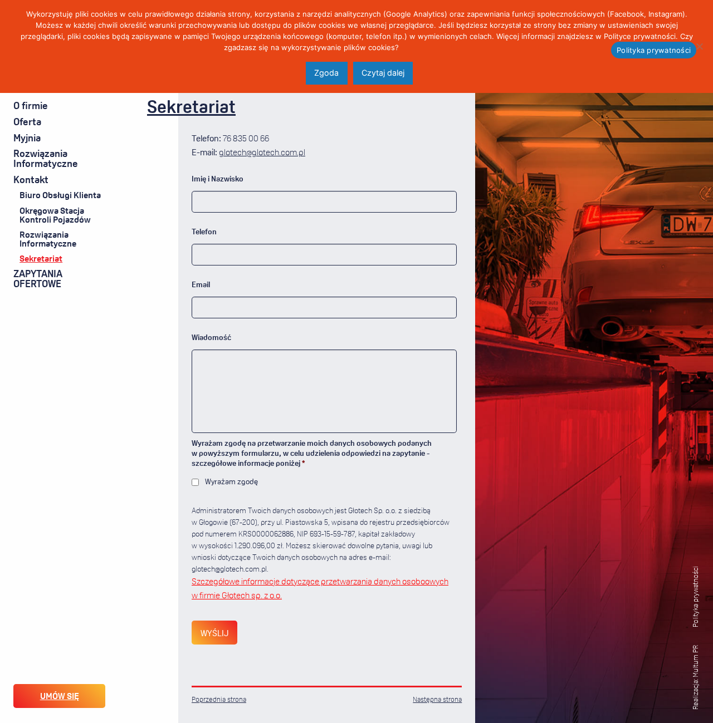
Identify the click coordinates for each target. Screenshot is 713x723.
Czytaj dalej (383, 72)
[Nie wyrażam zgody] (699, 46)
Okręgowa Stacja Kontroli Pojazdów (55, 215)
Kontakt (30, 179)
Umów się (59, 695)
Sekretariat (40, 258)
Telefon (204, 231)
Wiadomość (211, 337)
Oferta (27, 121)
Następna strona (437, 699)
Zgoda (326, 72)
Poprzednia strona (219, 699)
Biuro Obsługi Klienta (60, 194)
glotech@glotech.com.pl (262, 152)
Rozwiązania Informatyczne (45, 158)
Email (201, 284)
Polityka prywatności (695, 596)
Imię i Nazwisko (217, 178)
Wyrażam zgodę (231, 481)
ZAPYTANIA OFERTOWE (37, 278)
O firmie (30, 105)
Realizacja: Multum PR (695, 677)
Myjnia (27, 137)
